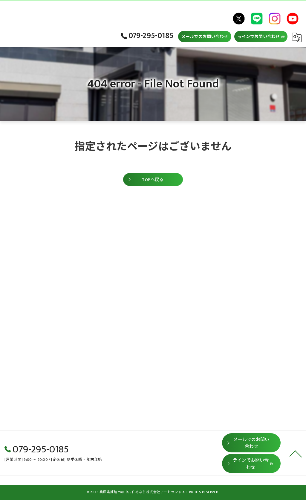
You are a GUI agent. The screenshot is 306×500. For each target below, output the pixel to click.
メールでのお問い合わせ (204, 36)
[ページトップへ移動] (296, 453)
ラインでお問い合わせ (259, 36)
